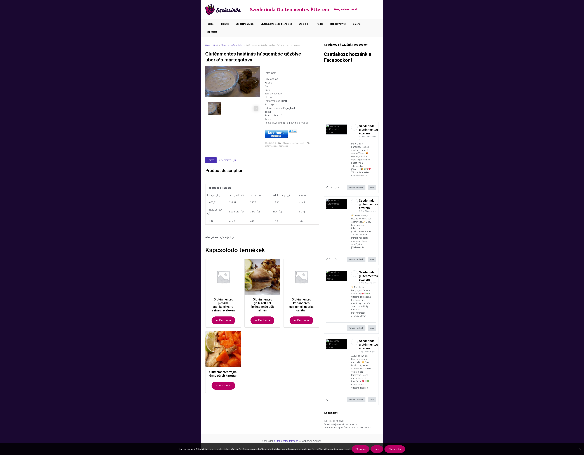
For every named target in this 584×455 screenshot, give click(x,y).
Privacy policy (394, 449)
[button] (256, 81)
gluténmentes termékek (286, 440)
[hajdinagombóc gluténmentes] (232, 81)
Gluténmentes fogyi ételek (231, 45)
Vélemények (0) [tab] (227, 160)
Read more (225, 320)
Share (372, 188)
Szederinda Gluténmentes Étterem (289, 9)
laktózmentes (282, 146)
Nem (377, 449)
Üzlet (215, 45)
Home (207, 45)
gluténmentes (270, 146)
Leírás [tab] (211, 160)
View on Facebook (356, 188)
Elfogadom (360, 449)
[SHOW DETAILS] (223, 277)
